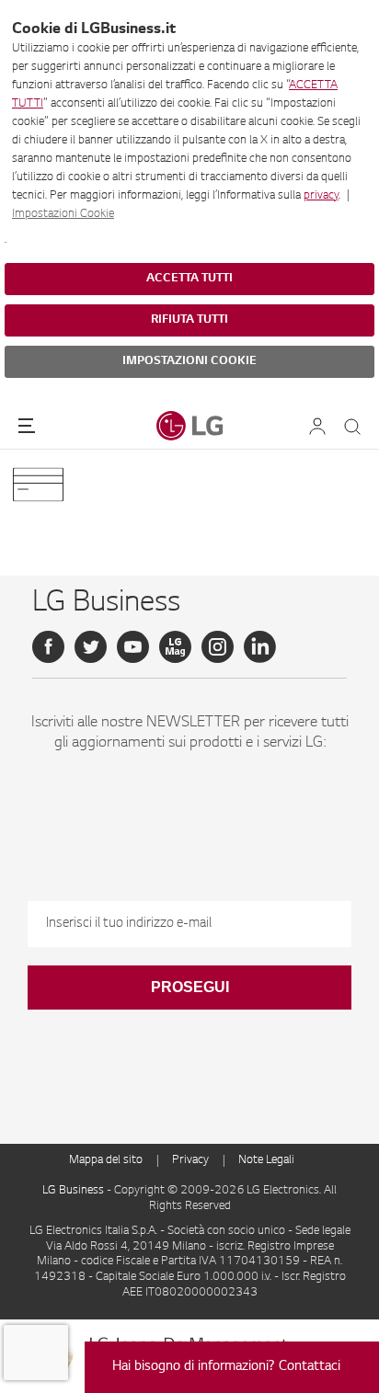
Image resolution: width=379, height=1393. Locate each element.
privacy (321, 195)
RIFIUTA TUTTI (189, 320)
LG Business (74, 1190)
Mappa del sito (106, 1160)
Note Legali (266, 1160)
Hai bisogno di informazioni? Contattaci (226, 1367)
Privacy (190, 1160)
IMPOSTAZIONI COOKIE (189, 361)
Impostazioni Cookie (63, 214)
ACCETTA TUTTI (189, 278)
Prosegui (190, 987)
